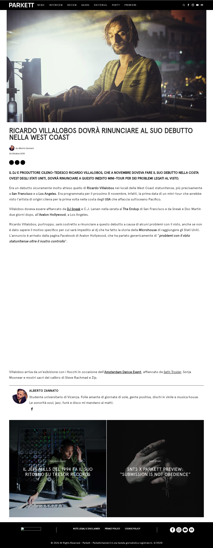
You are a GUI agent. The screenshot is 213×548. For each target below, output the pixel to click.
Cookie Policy (132, 528)
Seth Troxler (172, 372)
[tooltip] (188, 5)
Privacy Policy (112, 528)
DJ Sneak (73, 209)
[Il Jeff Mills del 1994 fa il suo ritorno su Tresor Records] (57, 468)
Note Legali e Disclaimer (86, 528)
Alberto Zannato (26, 148)
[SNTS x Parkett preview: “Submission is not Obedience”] (155, 468)
